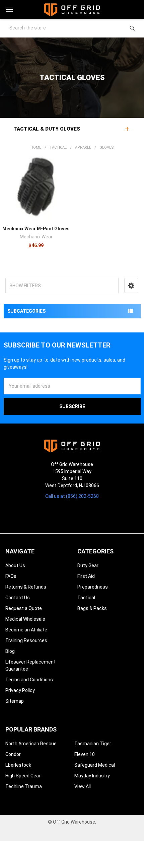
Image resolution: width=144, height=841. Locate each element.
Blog (10, 651)
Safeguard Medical (94, 765)
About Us (15, 565)
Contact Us (17, 597)
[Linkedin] (90, 513)
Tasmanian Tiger (92, 743)
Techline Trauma (23, 786)
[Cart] (136, 9)
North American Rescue (31, 743)
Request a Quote (23, 608)
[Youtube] (78, 513)
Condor (13, 754)
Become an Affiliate (26, 629)
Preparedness (92, 587)
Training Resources (26, 640)
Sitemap (14, 701)
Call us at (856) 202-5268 (72, 496)
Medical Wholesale (25, 619)
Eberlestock (18, 765)
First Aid (86, 576)
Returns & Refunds (25, 587)
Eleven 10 (84, 754)
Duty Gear (87, 565)
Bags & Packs (92, 608)
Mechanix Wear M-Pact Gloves (36, 228)
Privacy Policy (20, 690)
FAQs (10, 576)
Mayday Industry (92, 775)
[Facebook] (66, 513)
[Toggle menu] (9, 9)
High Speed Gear (23, 775)
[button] (131, 285)
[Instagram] (54, 513)
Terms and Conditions (29, 679)
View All (82, 786)
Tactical (86, 597)
